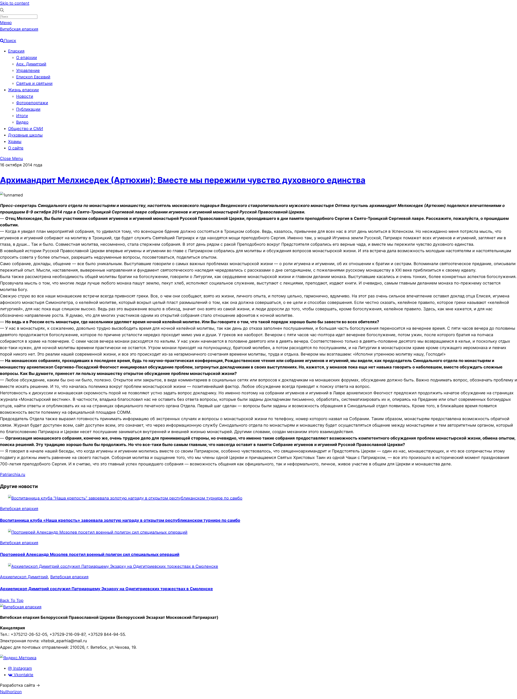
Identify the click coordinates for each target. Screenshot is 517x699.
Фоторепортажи (32, 102)
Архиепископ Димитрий (24, 576)
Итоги (22, 115)
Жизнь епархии (23, 89)
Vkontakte (23, 674)
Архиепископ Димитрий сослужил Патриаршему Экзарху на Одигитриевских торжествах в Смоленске (106, 588)
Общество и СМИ (25, 128)
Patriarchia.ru (12, 474)
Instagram (22, 668)
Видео (22, 122)
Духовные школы (25, 135)
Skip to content (14, 3)
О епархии (26, 57)
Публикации (28, 109)
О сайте (15, 148)
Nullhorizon (11, 691)
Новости (24, 96)
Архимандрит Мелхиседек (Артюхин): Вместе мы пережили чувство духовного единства (182, 180)
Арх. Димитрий (31, 64)
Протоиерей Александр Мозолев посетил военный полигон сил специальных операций (89, 554)
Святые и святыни (34, 83)
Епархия (16, 51)
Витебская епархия (19, 508)
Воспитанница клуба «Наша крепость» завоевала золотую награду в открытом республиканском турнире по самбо (120, 520)
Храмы (14, 141)
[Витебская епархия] (20, 607)
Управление (28, 70)
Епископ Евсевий (33, 77)
